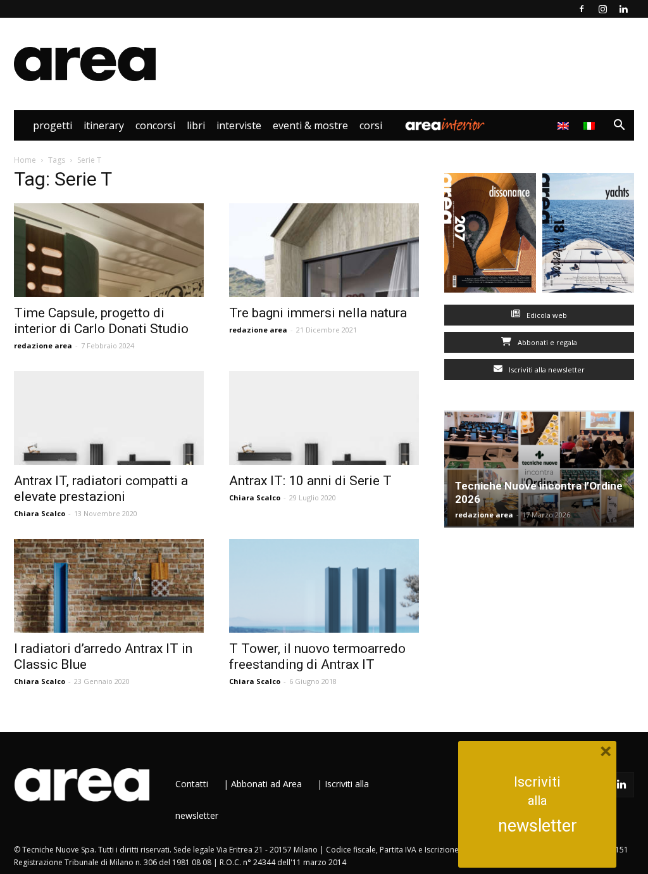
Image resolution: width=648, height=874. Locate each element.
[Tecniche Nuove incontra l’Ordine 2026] (539, 469)
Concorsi (155, 125)
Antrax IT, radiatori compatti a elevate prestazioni (101, 488)
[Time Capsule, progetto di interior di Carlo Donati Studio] (109, 250)
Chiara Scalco (39, 513)
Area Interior (445, 125)
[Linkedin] (623, 9)
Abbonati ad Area (266, 784)
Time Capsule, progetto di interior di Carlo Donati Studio (101, 320)
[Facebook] (581, 9)
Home (25, 160)
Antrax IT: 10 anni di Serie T (310, 480)
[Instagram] (602, 9)
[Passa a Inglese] (565, 125)
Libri (196, 125)
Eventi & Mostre (310, 125)
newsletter (537, 826)
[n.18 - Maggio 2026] (588, 235)
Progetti (52, 125)
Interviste (238, 125)
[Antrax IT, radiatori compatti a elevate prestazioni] (109, 418)
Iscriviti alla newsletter (546, 369)
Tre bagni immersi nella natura (318, 312)
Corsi (370, 125)
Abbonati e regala (546, 342)
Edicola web (546, 315)
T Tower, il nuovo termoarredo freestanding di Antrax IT (317, 656)
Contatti (191, 784)
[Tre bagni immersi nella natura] (324, 250)
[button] (619, 126)
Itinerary (104, 125)
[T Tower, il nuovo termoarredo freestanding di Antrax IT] (324, 586)
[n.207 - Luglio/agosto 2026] (490, 235)
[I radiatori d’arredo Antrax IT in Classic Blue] (109, 586)
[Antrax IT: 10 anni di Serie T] (324, 418)
